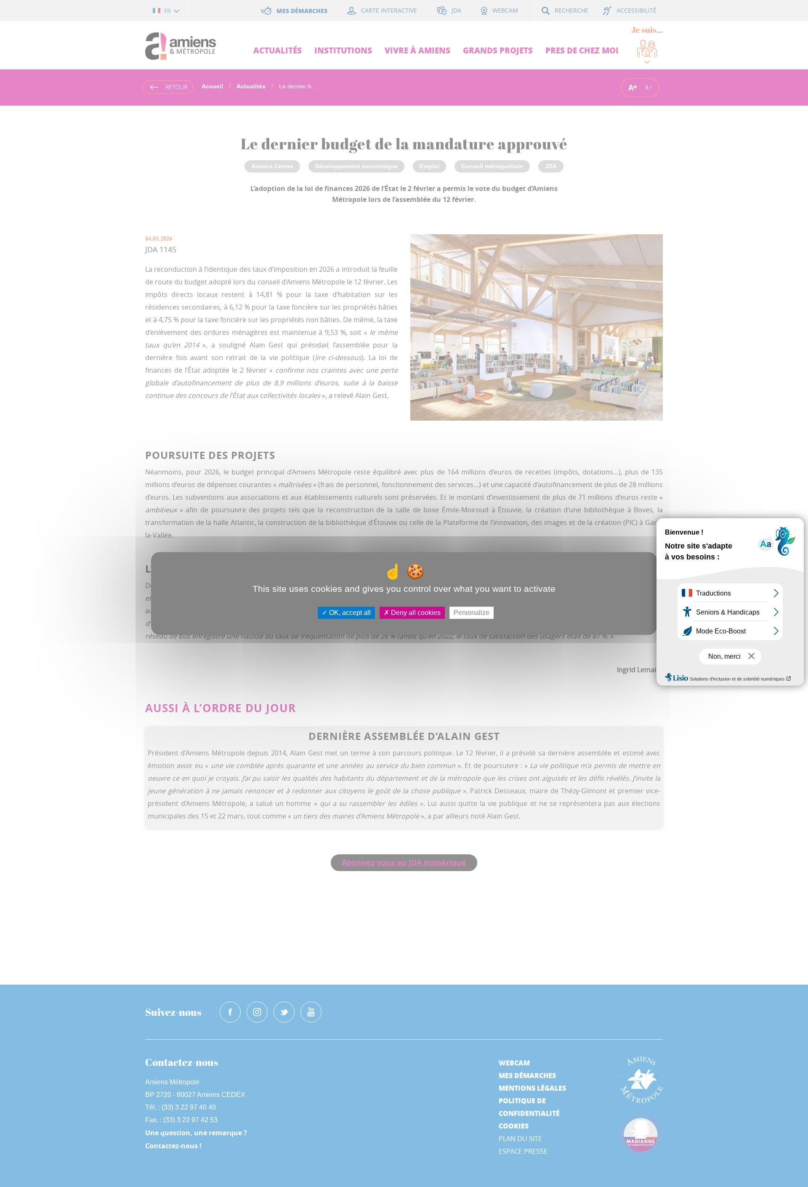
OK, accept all (349, 612)
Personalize (471, 612)
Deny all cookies (415, 612)
